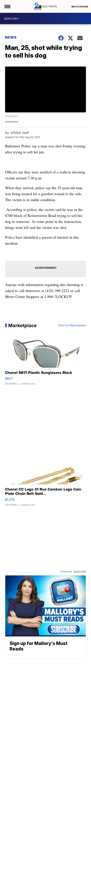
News (11, 37)
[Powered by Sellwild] (80, 571)
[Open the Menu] (7, 6)
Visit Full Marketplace (72, 325)
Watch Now (78, 6)
